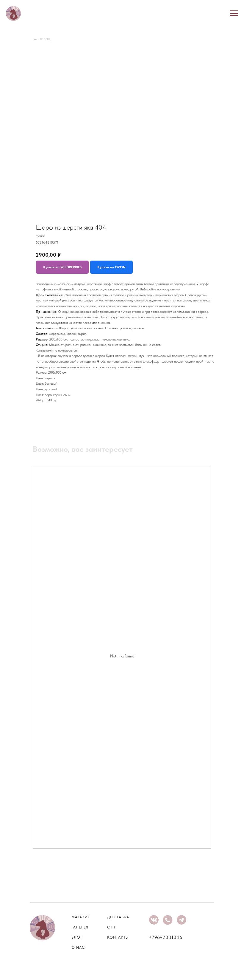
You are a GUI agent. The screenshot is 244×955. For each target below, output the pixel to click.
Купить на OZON (111, 267)
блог (76, 937)
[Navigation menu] (234, 13)
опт (111, 927)
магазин (81, 917)
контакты (118, 937)
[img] (154, 920)
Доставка (118, 917)
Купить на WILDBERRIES (62, 267)
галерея (79, 927)
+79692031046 (165, 937)
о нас (78, 947)
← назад (41, 38)
